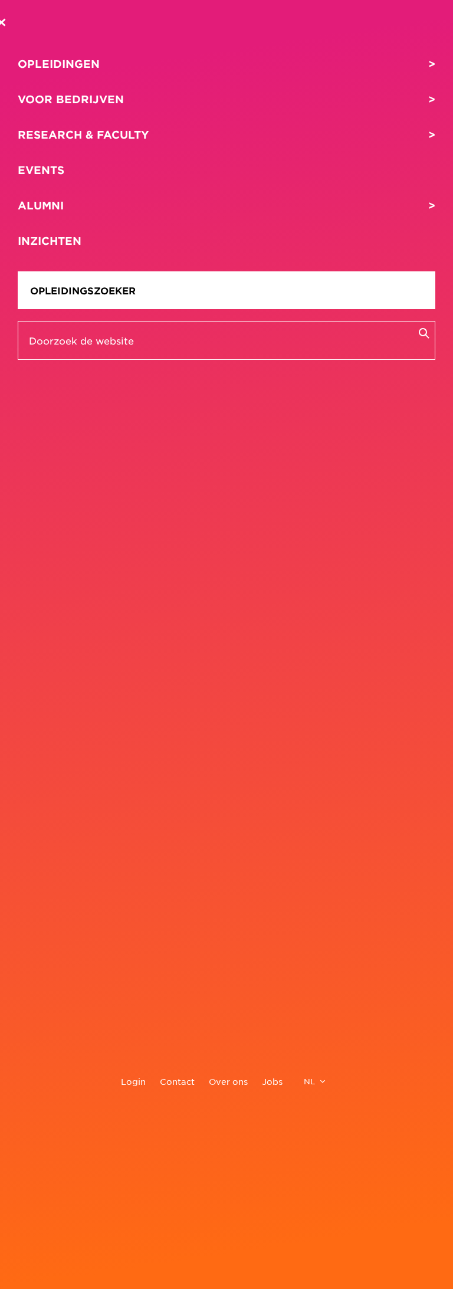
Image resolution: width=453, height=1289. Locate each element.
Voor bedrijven (71, 99)
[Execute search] (423, 333)
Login (133, 1081)
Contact (177, 1081)
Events (41, 169)
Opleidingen (59, 63)
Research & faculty (83, 134)
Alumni (41, 205)
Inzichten (49, 240)
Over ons (228, 1081)
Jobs (272, 1081)
